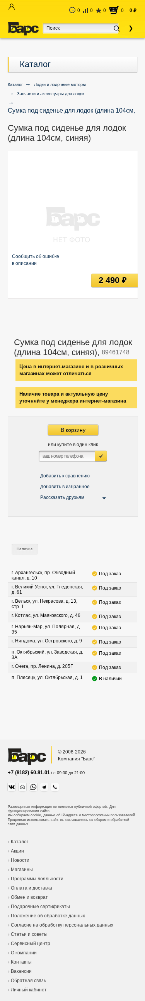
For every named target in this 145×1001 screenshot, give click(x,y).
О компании (24, 953)
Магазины (22, 869)
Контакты (21, 962)
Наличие (25, 549)
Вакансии (21, 971)
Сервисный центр (30, 943)
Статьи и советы (29, 934)
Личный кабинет (29, 990)
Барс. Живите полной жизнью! (23, 29)
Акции (17, 851)
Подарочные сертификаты (40, 906)
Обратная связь (28, 980)
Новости (20, 860)
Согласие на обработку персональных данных (62, 925)
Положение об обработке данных (48, 915)
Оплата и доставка (31, 888)
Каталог (35, 64)
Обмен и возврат (29, 897)
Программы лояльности (37, 878)
